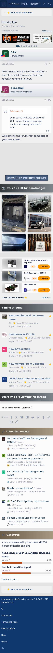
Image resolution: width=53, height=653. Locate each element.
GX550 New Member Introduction (29, 378)
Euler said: (15, 111)
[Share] (46, 64)
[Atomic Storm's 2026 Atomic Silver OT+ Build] (39, 223)
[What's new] (44, 4)
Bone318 (13, 352)
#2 (49, 99)
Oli (10, 323)
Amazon (44, 266)
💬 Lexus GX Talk (15, 494)
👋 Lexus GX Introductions (25, 323)
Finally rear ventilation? (20, 488)
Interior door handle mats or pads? (35, 261)
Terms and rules (9, 621)
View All (46, 297)
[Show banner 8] (36, 46)
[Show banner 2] (21, 46)
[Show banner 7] (34, 46)
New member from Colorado (26, 363)
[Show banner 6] (31, 46)
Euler (6, 26)
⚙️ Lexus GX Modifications (20, 481)
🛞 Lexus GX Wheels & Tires (20, 448)
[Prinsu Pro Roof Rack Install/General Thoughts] (14, 242)
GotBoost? (14, 367)
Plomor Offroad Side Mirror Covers (26, 517)
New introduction (19, 349)
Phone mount (30, 284)
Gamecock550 (16, 337)
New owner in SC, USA (22, 334)
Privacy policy (8, 628)
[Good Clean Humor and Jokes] (39, 242)
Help (3, 635)
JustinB (30, 290)
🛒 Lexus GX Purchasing (18, 511)
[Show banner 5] (29, 46)
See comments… (10, 579)
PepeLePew (30, 278)
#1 (50, 64)
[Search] (49, 4)
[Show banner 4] (26, 46)
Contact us (7, 615)
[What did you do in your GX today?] (14, 213)
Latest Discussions (18, 431)
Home (4, 641)
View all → (46, 31)
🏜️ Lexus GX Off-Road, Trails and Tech (26, 465)
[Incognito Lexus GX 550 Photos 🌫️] (39, 203)
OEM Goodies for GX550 (35, 273)
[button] (26, 608)
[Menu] (4, 4)
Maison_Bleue (15, 382)
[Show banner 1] (18, 46)
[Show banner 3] (24, 46)
